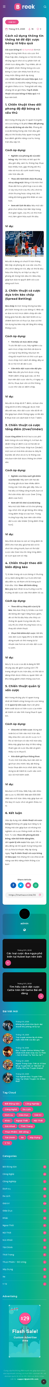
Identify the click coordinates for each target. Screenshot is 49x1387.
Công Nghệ (11, 1109)
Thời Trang (27, 1126)
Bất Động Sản (12, 1103)
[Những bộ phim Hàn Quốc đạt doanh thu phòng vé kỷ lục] (8, 1025)
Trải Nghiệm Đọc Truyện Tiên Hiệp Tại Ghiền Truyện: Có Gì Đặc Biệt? (31, 1079)
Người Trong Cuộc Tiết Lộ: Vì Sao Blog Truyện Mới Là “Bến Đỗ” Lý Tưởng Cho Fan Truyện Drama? (31, 1066)
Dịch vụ (9, 1115)
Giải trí (11, 22)
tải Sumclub (27, 49)
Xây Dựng (35, 1137)
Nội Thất (38, 1120)
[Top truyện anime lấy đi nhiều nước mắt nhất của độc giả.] (8, 1038)
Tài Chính (10, 1137)
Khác (7, 1120)
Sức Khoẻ (10, 1126)
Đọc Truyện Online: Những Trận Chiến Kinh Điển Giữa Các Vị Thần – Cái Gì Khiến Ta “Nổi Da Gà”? (31, 1052)
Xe (22, 1137)
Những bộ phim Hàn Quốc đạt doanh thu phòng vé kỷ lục (29, 1025)
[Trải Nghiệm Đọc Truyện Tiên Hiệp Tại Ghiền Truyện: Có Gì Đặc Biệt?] (8, 1077)
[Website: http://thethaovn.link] (24, 930)
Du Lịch (27, 1109)
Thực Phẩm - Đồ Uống (17, 1132)
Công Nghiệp (32, 1103)
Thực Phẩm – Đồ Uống (14, 1262)
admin (25, 923)
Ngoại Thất (22, 1120)
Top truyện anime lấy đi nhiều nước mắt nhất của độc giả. (29, 1038)
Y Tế (7, 1143)
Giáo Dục (23, 1115)
